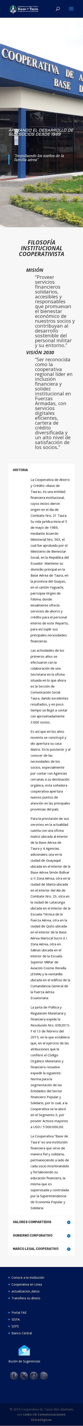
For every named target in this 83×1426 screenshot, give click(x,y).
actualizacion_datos (26, 1291)
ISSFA (16, 1319)
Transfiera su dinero (26, 1298)
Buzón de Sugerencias (24, 1361)
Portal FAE (19, 1312)
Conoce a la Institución (28, 1277)
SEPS (15, 1326)
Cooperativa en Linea (27, 1284)
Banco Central (22, 1333)
